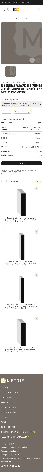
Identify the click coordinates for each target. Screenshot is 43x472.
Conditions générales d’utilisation (14, 447)
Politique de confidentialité (11, 451)
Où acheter (6, 417)
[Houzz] (19, 466)
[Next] (10, 71)
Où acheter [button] (21, 163)
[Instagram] (5, 466)
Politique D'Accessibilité (10, 455)
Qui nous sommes (8, 407)
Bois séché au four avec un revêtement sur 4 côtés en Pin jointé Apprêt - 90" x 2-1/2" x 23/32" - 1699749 (20, 104)
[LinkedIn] (13, 466)
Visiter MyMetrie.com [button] (8, 174)
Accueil (4, 18)
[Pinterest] (7, 466)
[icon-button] (32, 60)
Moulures (23, 18)
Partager (5, 112)
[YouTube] (16, 466)
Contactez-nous (8, 412)
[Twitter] (2, 466)
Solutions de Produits (11, 392)
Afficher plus (38, 181)
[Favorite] (36, 188)
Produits (13, 18)
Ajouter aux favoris (21, 112)
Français (24, 2)
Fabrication (6, 397)
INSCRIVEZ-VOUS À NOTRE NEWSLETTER (17, 432)
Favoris (4, 422)
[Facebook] (10, 466)
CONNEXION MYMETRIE (10, 427)
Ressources (6, 402)
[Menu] (39, 9)
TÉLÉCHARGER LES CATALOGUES (14, 437)
